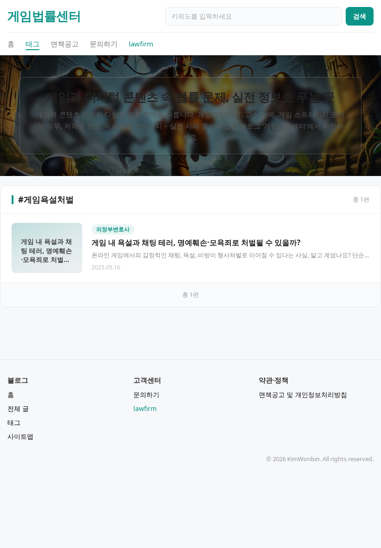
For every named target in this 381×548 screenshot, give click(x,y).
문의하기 (104, 43)
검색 (359, 16)
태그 (32, 43)
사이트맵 (20, 436)
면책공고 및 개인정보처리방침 (303, 394)
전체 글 (18, 408)
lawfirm (141, 43)
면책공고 (65, 43)
